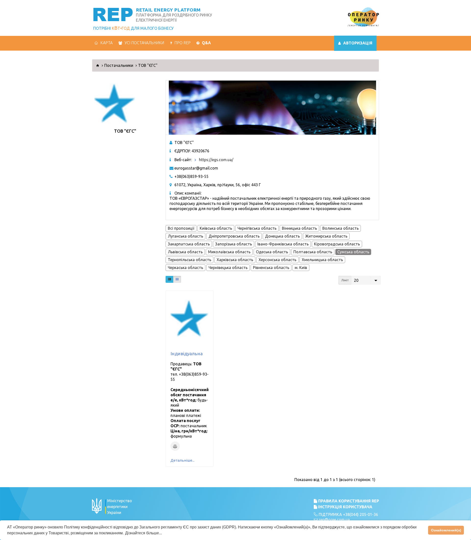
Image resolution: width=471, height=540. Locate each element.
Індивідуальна (186, 353)
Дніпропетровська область (234, 236)
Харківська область (235, 259)
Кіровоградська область (337, 244)
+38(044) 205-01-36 (360, 514)
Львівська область (185, 252)
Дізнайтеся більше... (143, 533)
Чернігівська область (256, 228)
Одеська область (272, 252)
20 (356, 280)
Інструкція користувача (344, 507)
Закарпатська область (189, 244)
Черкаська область (185, 267)
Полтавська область (312, 252)
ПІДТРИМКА (330, 514)
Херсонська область (277, 259)
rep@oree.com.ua (334, 519)
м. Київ (301, 267)
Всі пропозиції (181, 228)
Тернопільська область (189, 259)
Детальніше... (182, 460)
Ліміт (345, 280)
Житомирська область (326, 236)
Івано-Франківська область (283, 244)
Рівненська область (271, 267)
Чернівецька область (228, 267)
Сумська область (353, 252)
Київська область (216, 228)
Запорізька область (233, 244)
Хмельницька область (322, 259)
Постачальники (118, 65)
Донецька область (282, 236)
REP (112, 13)
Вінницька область (299, 228)
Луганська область (185, 236)
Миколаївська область (229, 252)
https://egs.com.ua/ (216, 159)
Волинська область (340, 228)
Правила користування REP (348, 501)
